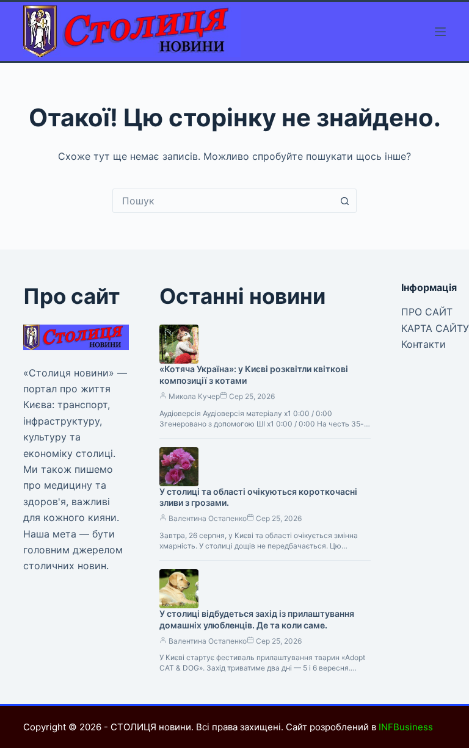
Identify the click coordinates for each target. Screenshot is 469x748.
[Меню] (440, 31)
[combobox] (223, 201)
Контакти (423, 344)
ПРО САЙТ (427, 312)
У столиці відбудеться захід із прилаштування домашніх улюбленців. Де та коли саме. (256, 619)
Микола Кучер (194, 396)
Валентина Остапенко (208, 518)
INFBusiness (406, 727)
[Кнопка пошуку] (344, 200)
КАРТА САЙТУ (435, 328)
